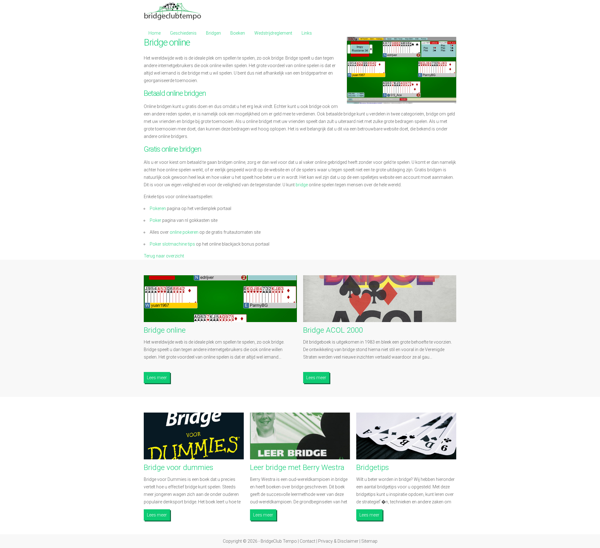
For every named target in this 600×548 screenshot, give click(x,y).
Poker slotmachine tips (172, 244)
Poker (155, 220)
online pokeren (184, 232)
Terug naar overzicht (164, 255)
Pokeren (158, 208)
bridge (302, 184)
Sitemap (369, 541)
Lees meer (157, 377)
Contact (307, 541)
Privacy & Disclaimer (338, 541)
